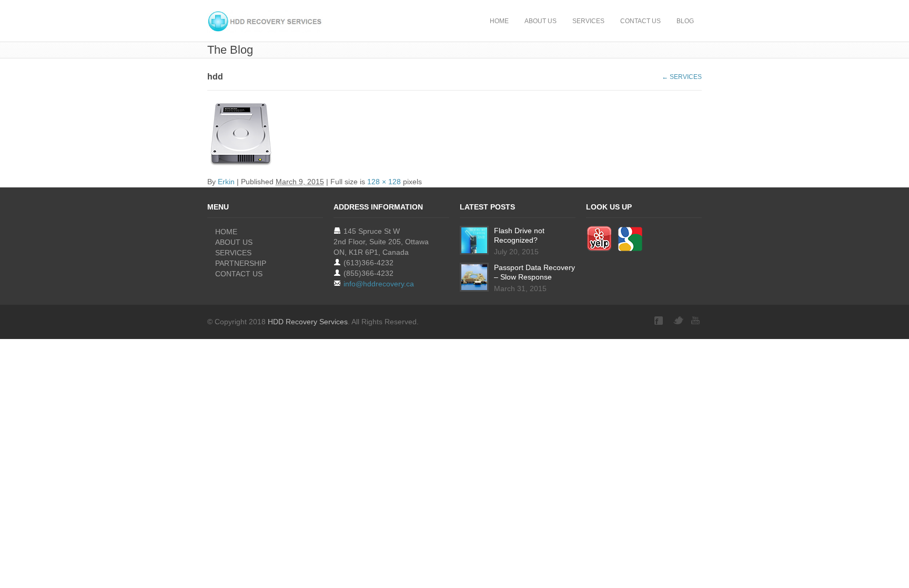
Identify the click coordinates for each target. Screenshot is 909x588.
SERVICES (588, 21)
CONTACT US (640, 21)
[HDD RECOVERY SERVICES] (265, 22)
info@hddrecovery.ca (379, 284)
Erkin (226, 181)
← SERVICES (682, 77)
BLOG (685, 21)
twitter (678, 320)
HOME (499, 21)
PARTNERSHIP (240, 263)
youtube (696, 320)
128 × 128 (384, 181)
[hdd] (454, 134)
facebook (659, 320)
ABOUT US (540, 21)
